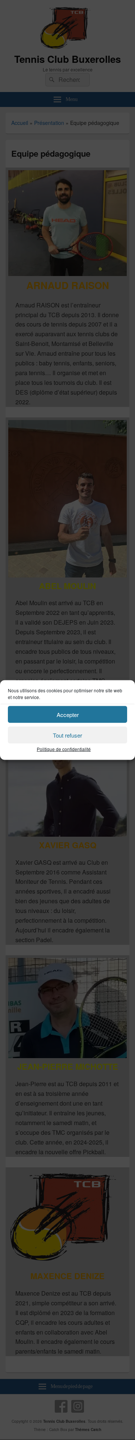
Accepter (68, 714)
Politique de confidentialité (64, 749)
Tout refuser (67, 735)
